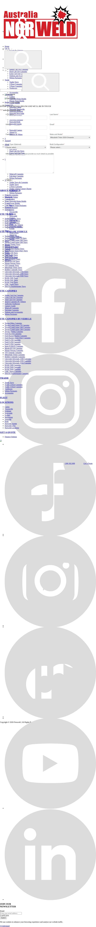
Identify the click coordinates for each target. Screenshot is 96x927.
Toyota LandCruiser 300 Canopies (17, 327)
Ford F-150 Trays (11, 253)
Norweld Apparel (11, 208)
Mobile (8, 124)
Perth (7, 422)
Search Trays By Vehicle (14, 225)
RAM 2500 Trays (11, 280)
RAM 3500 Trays (11, 282)
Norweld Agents (11, 424)
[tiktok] (50, 717)
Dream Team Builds (16, 101)
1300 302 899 (70, 463)
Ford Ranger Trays (12, 247)
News (7, 201)
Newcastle (13, 216)
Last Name (54, 114)
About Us (13, 132)
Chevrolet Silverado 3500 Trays (16, 276)
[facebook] (50, 353)
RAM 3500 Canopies (13, 369)
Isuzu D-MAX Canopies (14, 346)
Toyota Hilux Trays (12, 236)
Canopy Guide (10, 306)
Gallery (12, 97)
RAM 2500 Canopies (13, 367)
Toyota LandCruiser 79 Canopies (17, 325)
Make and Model (56, 134)
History (7, 195)
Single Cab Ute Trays (13, 219)
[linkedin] (50, 899)
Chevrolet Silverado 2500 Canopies (18, 361)
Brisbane (8, 411)
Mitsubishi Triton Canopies (15, 355)
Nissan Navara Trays (12, 263)
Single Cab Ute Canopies (18, 69)
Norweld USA (10, 426)
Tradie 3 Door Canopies (13, 387)
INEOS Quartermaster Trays (15, 286)
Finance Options (11, 437)
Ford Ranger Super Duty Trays (16, 251)
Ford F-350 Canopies (12, 344)
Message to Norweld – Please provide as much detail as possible (30, 154)
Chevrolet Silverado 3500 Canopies (18, 363)
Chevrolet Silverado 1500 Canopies (18, 359)
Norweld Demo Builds (17, 99)
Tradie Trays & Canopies (18, 182)
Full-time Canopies (16, 176)
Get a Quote (87, 463)
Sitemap (8, 210)
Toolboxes (8, 389)
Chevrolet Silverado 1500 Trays (16, 272)
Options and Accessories (14, 227)
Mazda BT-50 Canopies (13, 348)
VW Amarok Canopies (13, 353)
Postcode (9, 134)
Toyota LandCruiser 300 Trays (16, 240)
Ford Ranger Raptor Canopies (16, 336)
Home (7, 102)
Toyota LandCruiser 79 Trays (15, 238)
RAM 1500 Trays (11, 278)
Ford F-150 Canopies (12, 340)
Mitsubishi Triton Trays (13, 268)
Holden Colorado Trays (13, 270)
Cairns (11, 210)
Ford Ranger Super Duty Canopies (17, 338)
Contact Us (9, 105)
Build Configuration (57, 144)
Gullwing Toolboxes (12, 304)
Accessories (13, 93)
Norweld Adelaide (16, 120)
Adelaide (8, 419)
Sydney (7, 415)
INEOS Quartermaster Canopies (17, 374)
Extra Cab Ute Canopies (14, 297)
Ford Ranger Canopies (13, 334)
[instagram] (50, 626)
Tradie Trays (14, 185)
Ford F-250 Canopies (12, 342)
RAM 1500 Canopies (13, 365)
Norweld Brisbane (16, 111)
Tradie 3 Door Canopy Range (20, 189)
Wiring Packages (15, 178)
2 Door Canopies (15, 187)
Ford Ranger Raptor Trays (14, 249)
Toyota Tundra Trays (12, 244)
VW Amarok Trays (12, 265)
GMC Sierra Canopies (13, 371)
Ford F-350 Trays (11, 257)
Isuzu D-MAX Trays (12, 259)
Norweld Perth (14, 122)
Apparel (8, 141)
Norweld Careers (15, 130)
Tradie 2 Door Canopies (13, 385)
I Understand (5, 926)
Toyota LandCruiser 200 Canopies (17, 330)
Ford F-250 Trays (11, 255)
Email (52, 124)
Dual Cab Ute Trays (16, 151)
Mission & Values (11, 197)
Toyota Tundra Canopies (14, 332)
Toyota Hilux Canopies (13, 323)
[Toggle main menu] (6, 70)
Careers (7, 199)
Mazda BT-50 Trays (12, 261)
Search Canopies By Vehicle (15, 302)
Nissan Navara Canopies (14, 350)
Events (11, 229)
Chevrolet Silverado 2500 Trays (16, 274)
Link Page (8, 205)
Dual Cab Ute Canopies (18, 72)
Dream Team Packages (17, 205)
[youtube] (50, 808)
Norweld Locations (12, 428)
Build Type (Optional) (13, 144)
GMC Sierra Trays (11, 284)
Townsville (13, 212)
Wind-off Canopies (12, 308)
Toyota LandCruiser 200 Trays (16, 242)
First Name (10, 114)
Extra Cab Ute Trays (12, 221)
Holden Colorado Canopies (15, 357)
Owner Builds (14, 203)
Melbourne (9, 417)
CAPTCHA (4, 916)
